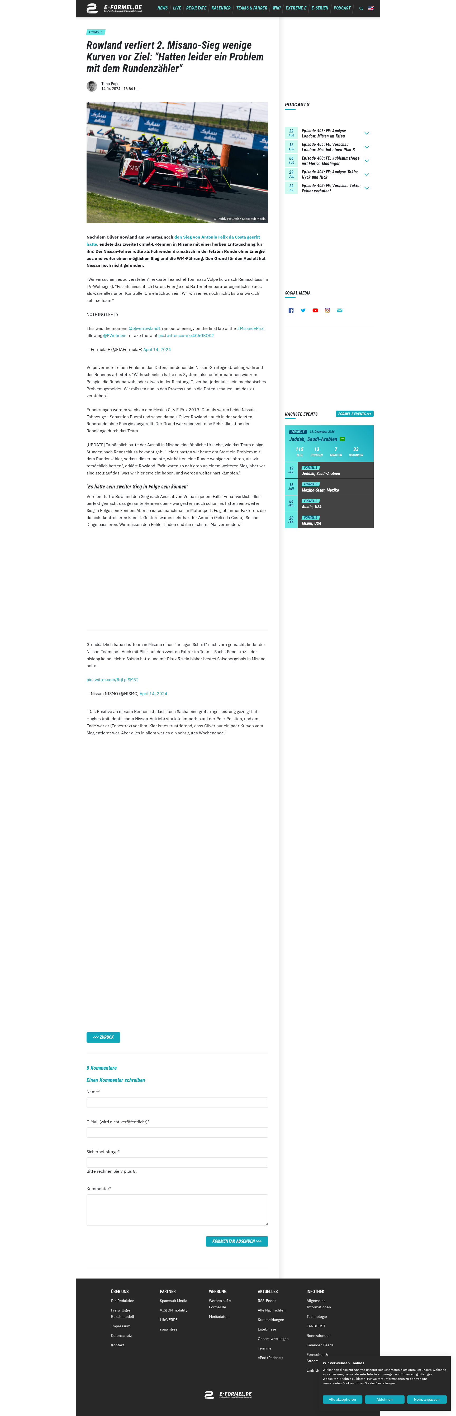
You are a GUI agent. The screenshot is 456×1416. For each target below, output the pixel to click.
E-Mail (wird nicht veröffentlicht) (118, 1121)
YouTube (315, 310)
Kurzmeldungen (271, 1319)
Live (177, 8)
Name (96, 1091)
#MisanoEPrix (250, 328)
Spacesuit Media (173, 1300)
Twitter (303, 310)
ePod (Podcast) (270, 1357)
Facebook (291, 310)
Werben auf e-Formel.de (220, 1303)
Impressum (120, 1326)
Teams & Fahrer (251, 8)
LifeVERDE (169, 1319)
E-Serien (320, 8)
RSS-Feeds (267, 1300)
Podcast (342, 8)
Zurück (107, 1037)
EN (371, 8)
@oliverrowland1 (145, 328)
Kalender (221, 8)
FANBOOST (316, 1326)
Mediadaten (219, 1316)
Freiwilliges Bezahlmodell (122, 1313)
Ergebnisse (267, 1329)
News (163, 8)
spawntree (169, 1329)
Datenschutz (121, 1335)
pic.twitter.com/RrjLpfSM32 (113, 679)
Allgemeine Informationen (319, 1303)
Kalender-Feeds (320, 1345)
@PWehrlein (114, 335)
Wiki (277, 8)
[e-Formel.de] (114, 8)
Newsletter (340, 310)
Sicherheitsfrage (103, 1151)
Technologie (317, 1316)
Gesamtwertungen (273, 1338)
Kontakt (117, 1345)
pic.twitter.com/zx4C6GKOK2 (186, 335)
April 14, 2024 (157, 349)
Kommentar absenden (233, 1241)
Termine (265, 1348)
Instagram (327, 310)
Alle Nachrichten (272, 1310)
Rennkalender (318, 1335)
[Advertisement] (177, 583)
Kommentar (99, 1188)
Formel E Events (352, 414)
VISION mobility (173, 1310)
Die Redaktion (122, 1300)
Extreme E (296, 8)
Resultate (196, 8)
